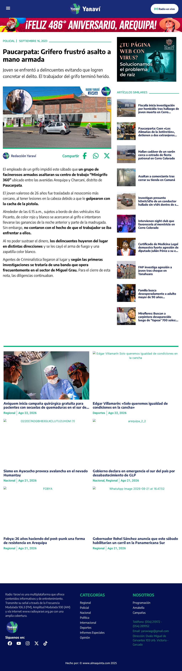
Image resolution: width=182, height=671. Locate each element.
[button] (8, 8)
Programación (141, 602)
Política (84, 617)
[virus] (146, 80)
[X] (106, 155)
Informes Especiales (92, 632)
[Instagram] (27, 643)
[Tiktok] (45, 643)
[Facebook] (84, 155)
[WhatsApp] (95, 155)
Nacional (85, 612)
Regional (85, 602)
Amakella (138, 607)
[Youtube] (18, 643)
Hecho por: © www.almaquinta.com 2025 (91, 663)
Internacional (88, 622)
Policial (9, 41)
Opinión (85, 637)
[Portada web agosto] (91, 31)
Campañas (139, 612)
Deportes (85, 627)
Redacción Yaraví (23, 156)
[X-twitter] (36, 643)
